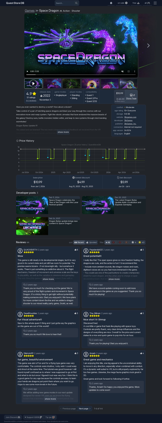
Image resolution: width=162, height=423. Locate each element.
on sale (121, 3)
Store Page (131, 98)
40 (143, 242)
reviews (31, 100)
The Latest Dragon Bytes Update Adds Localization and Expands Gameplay (128, 202)
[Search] (76, 3)
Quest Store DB (15, 3)
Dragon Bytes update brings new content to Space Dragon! (63, 222)
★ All (108, 242)
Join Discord (11, 417)
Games (30, 10)
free (134, 3)
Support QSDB (32, 417)
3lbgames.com (130, 117)
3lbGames (128, 120)
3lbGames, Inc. (130, 124)
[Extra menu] (155, 3)
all (146, 3)
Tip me (48, 417)
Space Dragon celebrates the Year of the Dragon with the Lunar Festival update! (63, 202)
